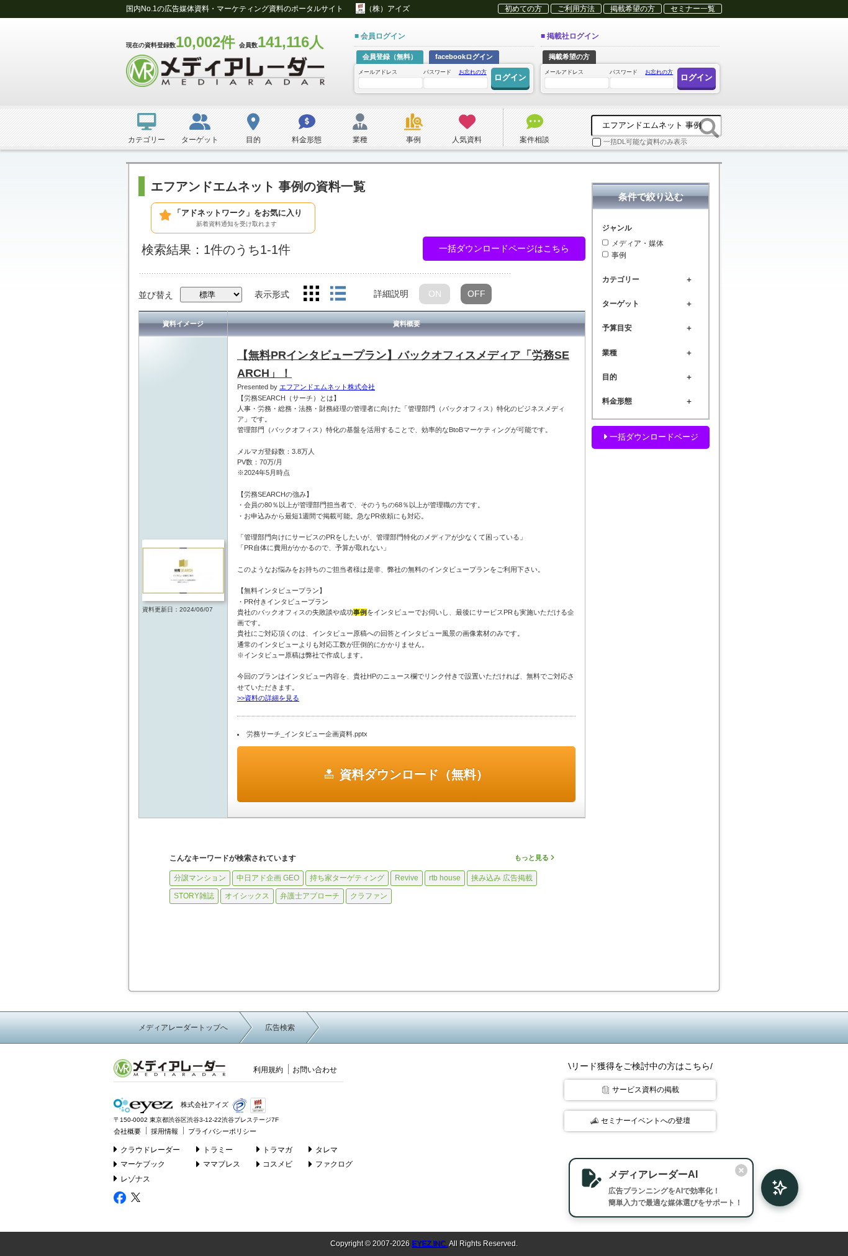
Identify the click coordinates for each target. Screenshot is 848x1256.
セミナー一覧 (692, 8)
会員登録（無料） (390, 56)
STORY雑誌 (194, 896)
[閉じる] (741, 1170)
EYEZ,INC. (430, 1243)
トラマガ (277, 1149)
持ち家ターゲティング (347, 878)
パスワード (455, 72)
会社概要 (127, 1131)
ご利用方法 (576, 8)
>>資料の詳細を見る (268, 698)
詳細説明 (391, 294)
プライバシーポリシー (222, 1131)
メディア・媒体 (637, 242)
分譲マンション (200, 878)
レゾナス (135, 1179)
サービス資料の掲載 (645, 1089)
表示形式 (272, 294)
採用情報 (164, 1131)
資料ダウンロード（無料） (414, 774)
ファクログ (334, 1164)
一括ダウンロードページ (652, 436)
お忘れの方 (473, 72)
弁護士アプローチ (310, 896)
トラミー (218, 1149)
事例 (618, 255)
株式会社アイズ (203, 1104)
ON (434, 294)
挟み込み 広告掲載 (502, 878)
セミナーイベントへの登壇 (645, 1120)
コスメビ (277, 1164)
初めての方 (523, 8)
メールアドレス (377, 72)
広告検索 (280, 1027)
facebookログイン (464, 56)
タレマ (326, 1149)
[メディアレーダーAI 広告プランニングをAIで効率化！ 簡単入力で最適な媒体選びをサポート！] (773, 1187)
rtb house (445, 878)
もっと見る (533, 857)
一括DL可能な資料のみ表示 (645, 141)
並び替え (155, 295)
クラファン (368, 896)
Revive (406, 878)
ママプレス (221, 1164)
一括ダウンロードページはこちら (504, 248)
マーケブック (142, 1164)
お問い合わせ (314, 1069)
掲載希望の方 (632, 8)
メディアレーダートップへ (183, 1027)
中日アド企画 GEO (268, 878)
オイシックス (247, 896)
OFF (476, 294)
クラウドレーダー (150, 1149)
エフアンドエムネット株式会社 (327, 387)
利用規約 (268, 1069)
